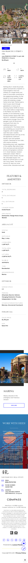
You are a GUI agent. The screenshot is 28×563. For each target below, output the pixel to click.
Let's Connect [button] (14, 459)
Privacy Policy (21, 553)
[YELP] (20, 540)
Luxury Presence (18, 545)
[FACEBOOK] (3, 540)
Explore (14, 405)
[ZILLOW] (24, 540)
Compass (8, 513)
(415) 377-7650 (9, 486)
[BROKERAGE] (16, 540)
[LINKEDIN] (7, 540)
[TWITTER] (12, 540)
